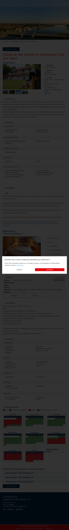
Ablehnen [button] (19, 269)
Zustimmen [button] (50, 269)
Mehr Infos (20, 265)
